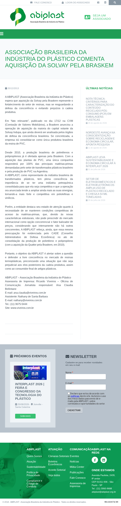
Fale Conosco (43, 2)
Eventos (74, 456)
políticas (75, 396)
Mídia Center (77, 467)
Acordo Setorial (57, 470)
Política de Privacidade (33, 474)
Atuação (31, 461)
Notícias (74, 461)
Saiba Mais (25, 416)
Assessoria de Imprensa (78, 485)
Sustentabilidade (36, 467)
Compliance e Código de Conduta (34, 483)
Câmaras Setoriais (58, 456)
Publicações (77, 472)
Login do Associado (77, 2)
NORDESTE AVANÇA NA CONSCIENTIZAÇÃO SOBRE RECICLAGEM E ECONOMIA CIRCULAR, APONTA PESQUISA (100, 138)
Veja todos (54, 475)
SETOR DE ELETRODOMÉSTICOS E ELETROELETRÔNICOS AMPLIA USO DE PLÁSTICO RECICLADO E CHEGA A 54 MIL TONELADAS (100, 188)
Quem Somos (34, 456)
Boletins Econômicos (55, 463)
